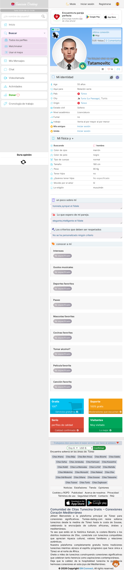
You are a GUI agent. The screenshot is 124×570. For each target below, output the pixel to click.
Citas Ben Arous (85, 456)
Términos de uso (66, 495)
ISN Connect (86, 568)
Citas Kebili (63, 467)
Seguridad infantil (87, 495)
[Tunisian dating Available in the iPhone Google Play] (97, 500)
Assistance (116, 564)
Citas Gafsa (61, 462)
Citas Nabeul (96, 472)
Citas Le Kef (94, 467)
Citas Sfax (109, 472)
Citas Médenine (65, 472)
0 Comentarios (113, 40)
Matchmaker (15, 46)
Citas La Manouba (78, 467)
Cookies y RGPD (60, 492)
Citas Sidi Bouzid (63, 477)
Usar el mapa (16, 52)
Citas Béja (70, 456)
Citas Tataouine (109, 477)
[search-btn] (43, 16)
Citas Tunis (85, 482)
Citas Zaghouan (99, 482)
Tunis (104, 98)
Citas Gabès (114, 456)
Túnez (84, 93)
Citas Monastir (81, 472)
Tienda (92, 487)
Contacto (103, 495)
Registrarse (105, 4)
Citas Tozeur (71, 482)
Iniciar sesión (87, 4)
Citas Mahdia (109, 467)
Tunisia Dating (26, 4)
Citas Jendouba (76, 462)
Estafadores (80, 487)
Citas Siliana (79, 477)
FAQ (112, 495)
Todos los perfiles (18, 40)
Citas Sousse (94, 477)
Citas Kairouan (92, 462)
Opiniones (103, 487)
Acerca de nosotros (95, 492)
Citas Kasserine (109, 462)
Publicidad (77, 492)
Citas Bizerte (100, 456)
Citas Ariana (57, 456)
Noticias (68, 487)
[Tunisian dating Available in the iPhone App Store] (76, 500)
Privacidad (113, 492)
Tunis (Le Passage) (90, 98)
